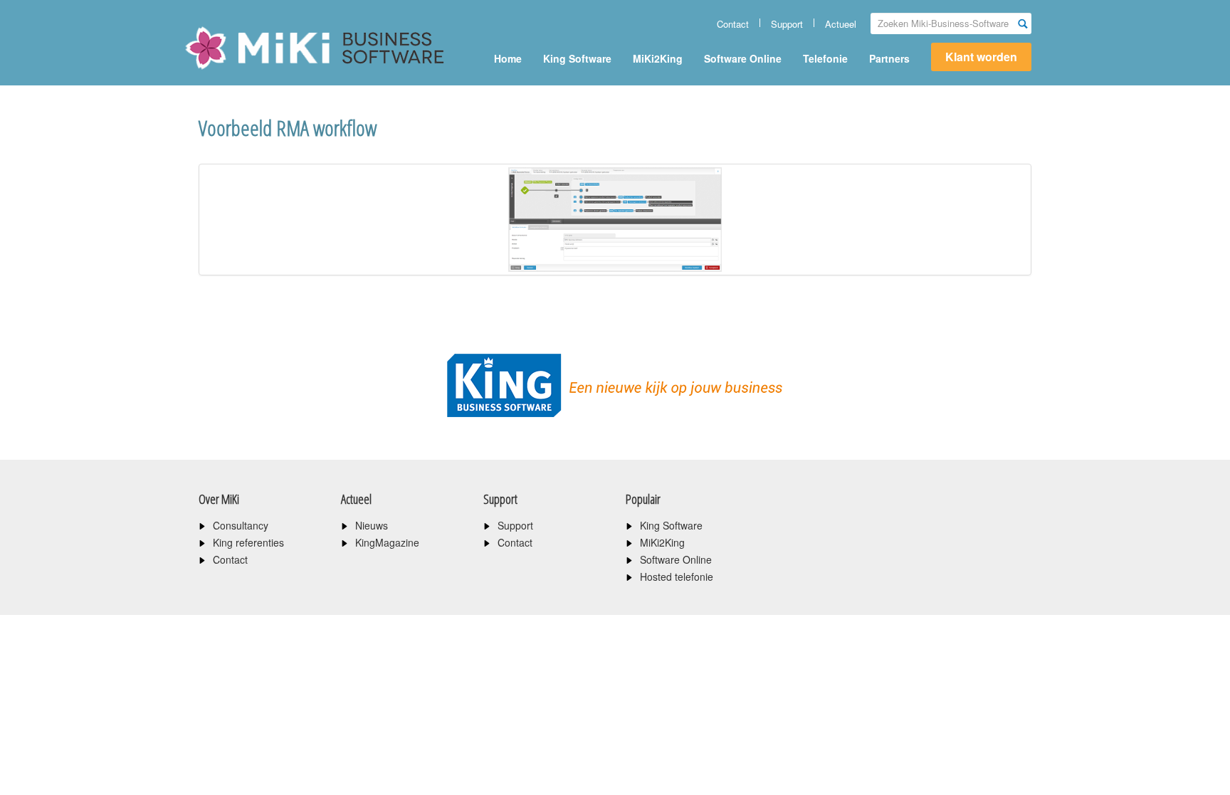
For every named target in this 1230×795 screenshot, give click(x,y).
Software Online (743, 58)
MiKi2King (658, 58)
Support (787, 24)
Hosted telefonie (676, 576)
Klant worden (981, 56)
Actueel (840, 24)
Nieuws (371, 525)
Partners (889, 58)
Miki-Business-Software (255, 72)
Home (508, 58)
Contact (733, 24)
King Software (577, 58)
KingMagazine (387, 542)
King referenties (248, 542)
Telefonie (825, 58)
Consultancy (240, 525)
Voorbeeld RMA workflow (288, 127)
